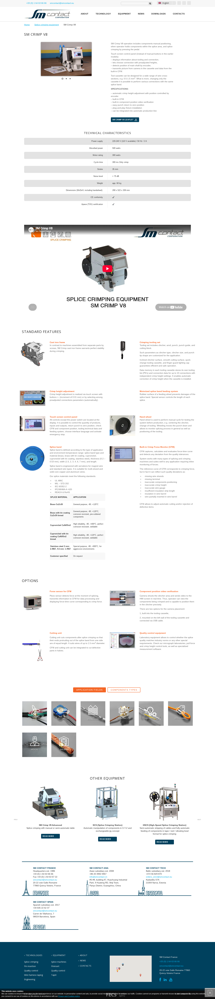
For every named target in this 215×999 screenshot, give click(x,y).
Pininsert (55, 966)
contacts (85, 966)
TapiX (53, 975)
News (141, 14)
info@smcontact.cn (98, 877)
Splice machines (58, 962)
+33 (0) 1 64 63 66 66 (36, 3)
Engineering (29, 979)
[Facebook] (179, 3)
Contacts (179, 14)
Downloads (158, 14)
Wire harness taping (33, 975)
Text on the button (34, 713)
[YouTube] (189, 3)
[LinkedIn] (184, 3)
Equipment (124, 14)
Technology (103, 14)
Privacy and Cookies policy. (69, 996)
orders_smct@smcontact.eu (159, 877)
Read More (48, 836)
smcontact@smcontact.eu (45, 880)
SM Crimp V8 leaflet (122, 120)
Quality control (31, 970)
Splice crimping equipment (46, 25)
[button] (117, 968)
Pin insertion (30, 966)
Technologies (34, 955)
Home (27, 25)
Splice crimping (31, 962)
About (84, 14)
